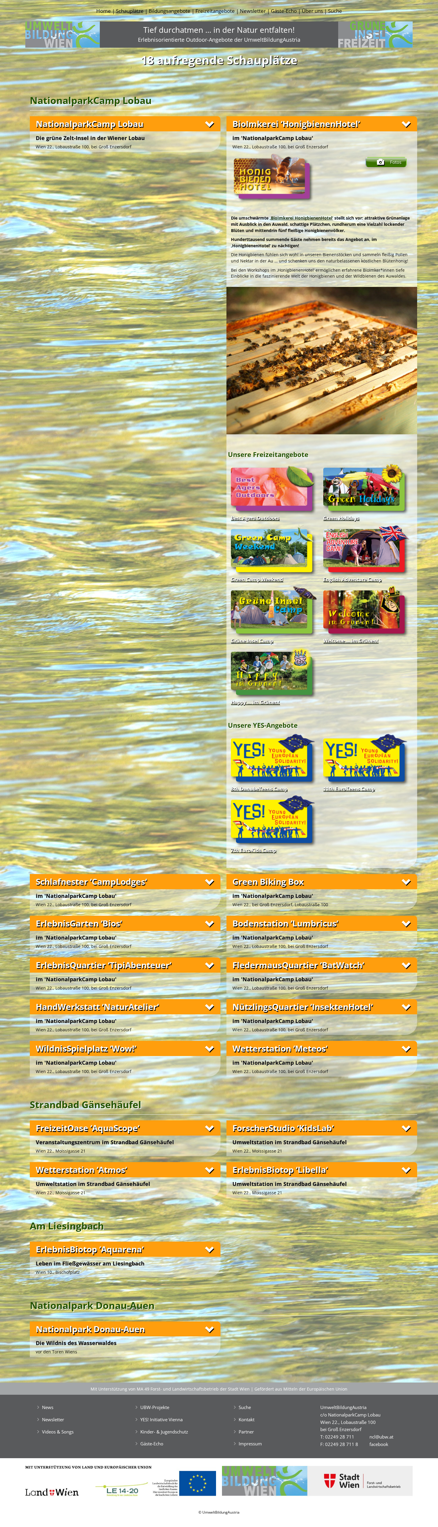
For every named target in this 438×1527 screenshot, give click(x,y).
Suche (335, 11)
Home (103, 11)
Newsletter (253, 11)
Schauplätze (130, 11)
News (47, 1407)
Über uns (312, 11)
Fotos (395, 162)
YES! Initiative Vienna (161, 1419)
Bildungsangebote (169, 11)
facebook (378, 1444)
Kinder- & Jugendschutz (164, 1432)
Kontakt (246, 1419)
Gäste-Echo (284, 11)
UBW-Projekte (154, 1407)
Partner (246, 1432)
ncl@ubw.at (381, 1437)
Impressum (250, 1444)
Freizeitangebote (215, 11)
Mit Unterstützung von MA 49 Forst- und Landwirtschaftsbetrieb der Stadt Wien (170, 1389)
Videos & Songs (58, 1432)
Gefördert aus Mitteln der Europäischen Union (300, 1389)
